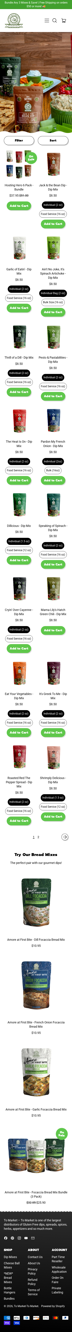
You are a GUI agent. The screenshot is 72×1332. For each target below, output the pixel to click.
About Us (34, 1263)
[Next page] (64, 837)
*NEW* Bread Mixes (8, 1278)
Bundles (9, 1298)
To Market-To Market (26, 1306)
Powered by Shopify (53, 1306)
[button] (54, 20)
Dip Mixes (10, 1257)
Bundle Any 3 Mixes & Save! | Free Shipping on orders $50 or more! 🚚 (36, 4)
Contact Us (35, 1257)
